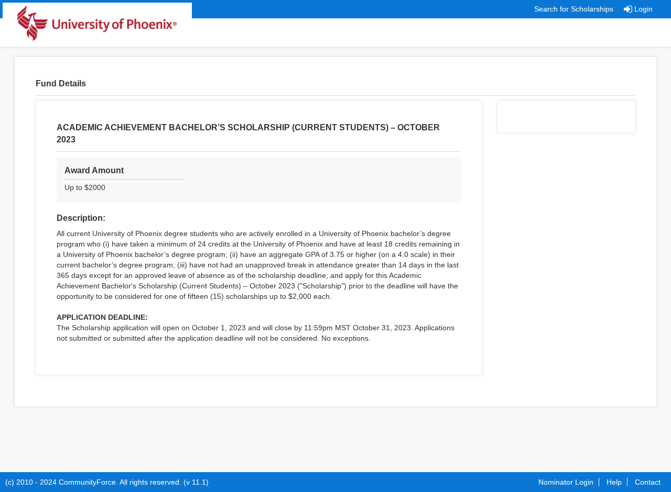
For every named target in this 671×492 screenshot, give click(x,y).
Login (643, 9)
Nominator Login (565, 482)
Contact (648, 482)
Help (614, 482)
